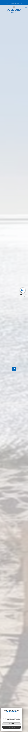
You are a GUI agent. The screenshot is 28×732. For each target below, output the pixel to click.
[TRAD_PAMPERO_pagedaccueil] (14, 12)
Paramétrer (11, 723)
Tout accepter (11, 727)
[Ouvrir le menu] (26, 7)
